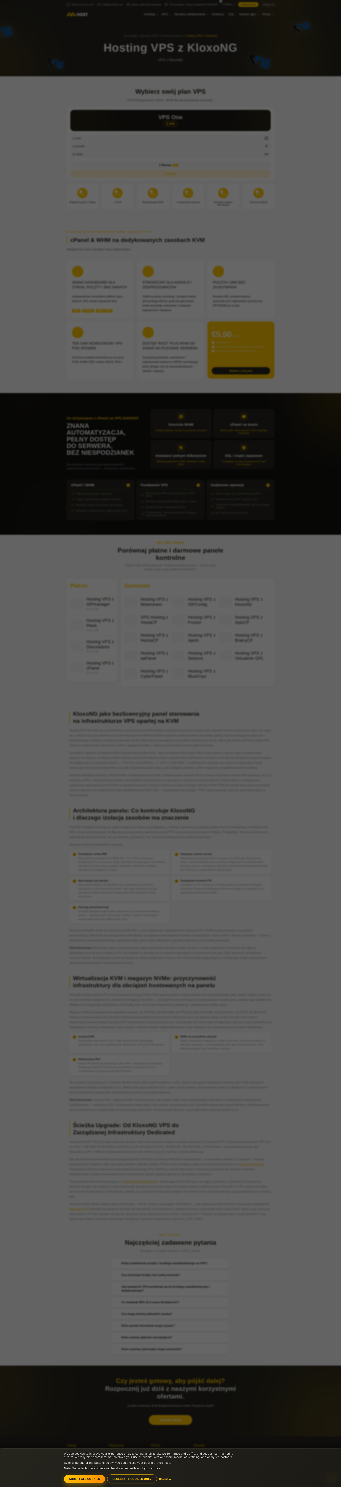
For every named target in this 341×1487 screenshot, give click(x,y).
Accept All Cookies (84, 1479)
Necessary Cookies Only (132, 1479)
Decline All (165, 1478)
